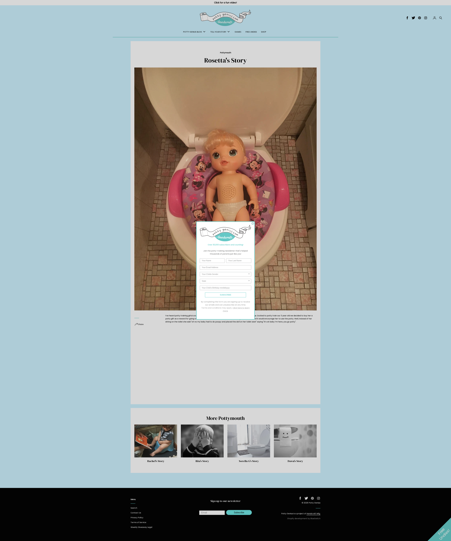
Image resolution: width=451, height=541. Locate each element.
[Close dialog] (253, 223)
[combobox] (225, 274)
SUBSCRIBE (225, 295)
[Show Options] (249, 274)
